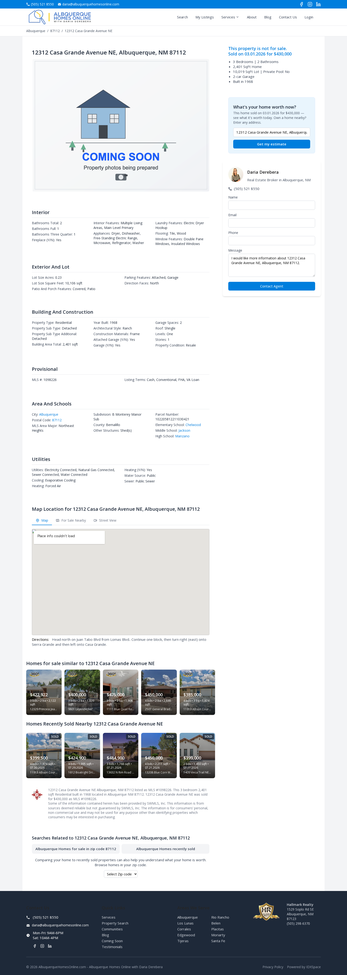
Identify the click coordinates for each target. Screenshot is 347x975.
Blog (267, 17)
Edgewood (186, 935)
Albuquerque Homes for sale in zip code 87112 (75, 848)
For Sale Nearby (73, 520)
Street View (107, 520)
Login (309, 17)
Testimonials (112, 946)
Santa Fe (218, 940)
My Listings (204, 17)
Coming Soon (112, 940)
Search (182, 17)
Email (232, 215)
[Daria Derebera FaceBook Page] (301, 4)
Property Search (115, 923)
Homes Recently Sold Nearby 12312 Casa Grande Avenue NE (94, 724)
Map (44, 520)
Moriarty (218, 935)
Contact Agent (271, 286)
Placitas (217, 929)
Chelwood (193, 424)
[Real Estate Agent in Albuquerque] (59, 16)
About (252, 17)
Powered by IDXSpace (304, 967)
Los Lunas (185, 923)
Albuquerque (35, 31)
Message (235, 250)
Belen (215, 923)
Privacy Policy (272, 967)
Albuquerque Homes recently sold (165, 848)
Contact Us (288, 17)
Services (228, 17)
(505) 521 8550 (246, 188)
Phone (233, 232)
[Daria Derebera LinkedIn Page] (318, 4)
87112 (55, 31)
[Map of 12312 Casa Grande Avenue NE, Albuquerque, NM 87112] (120, 582)
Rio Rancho (220, 917)
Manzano (182, 436)
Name (233, 197)
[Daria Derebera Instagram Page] (310, 4)
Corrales (184, 929)
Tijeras (183, 940)
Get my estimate (271, 144)
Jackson (184, 430)
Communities (112, 929)
